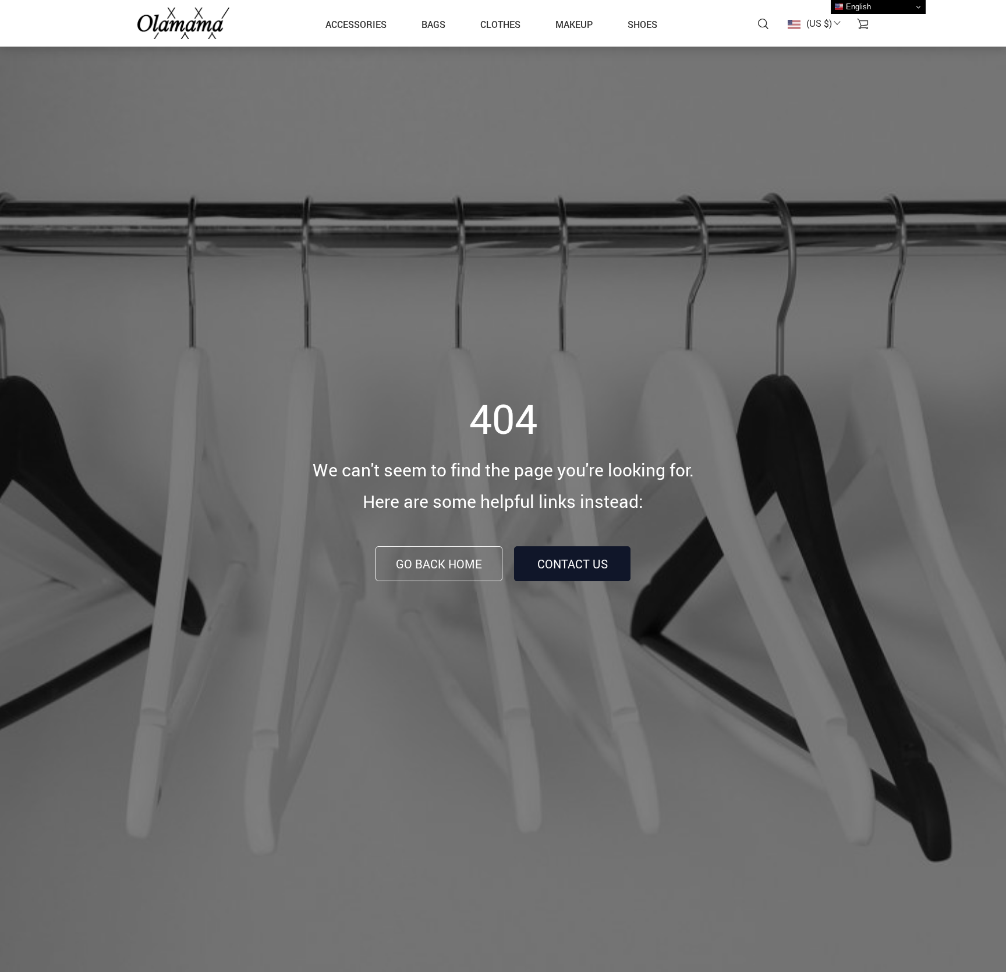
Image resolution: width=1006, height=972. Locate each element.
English (857, 6)
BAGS (433, 24)
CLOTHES (500, 24)
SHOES (642, 24)
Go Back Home (439, 564)
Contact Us (572, 564)
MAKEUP (574, 24)
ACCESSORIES (356, 24)
